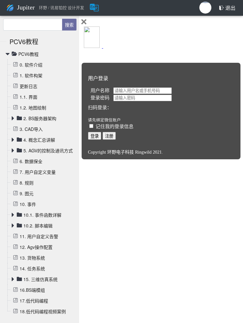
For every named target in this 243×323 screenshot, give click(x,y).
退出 (229, 8)
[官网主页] (11, 7)
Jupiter (26, 7)
